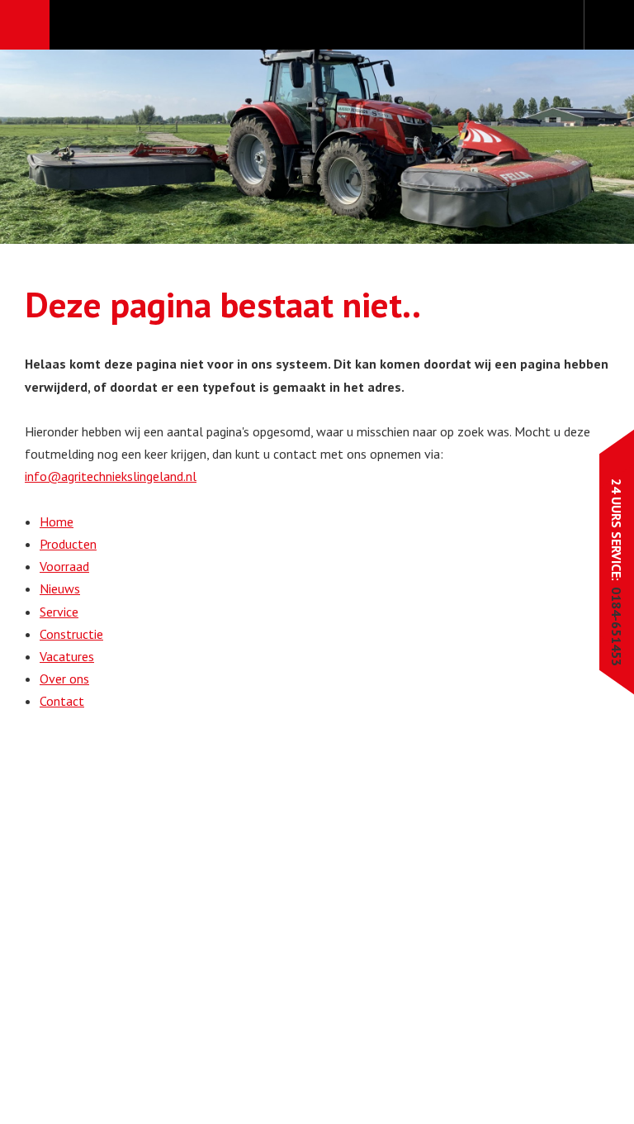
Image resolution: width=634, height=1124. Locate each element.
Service (59, 611)
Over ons (64, 678)
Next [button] (570, 146)
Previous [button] (64, 146)
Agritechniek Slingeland (316, 25)
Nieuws (60, 588)
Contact (62, 701)
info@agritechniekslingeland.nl (110, 476)
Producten (68, 544)
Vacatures (67, 656)
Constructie (71, 634)
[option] (317, 147)
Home (56, 521)
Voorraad (64, 566)
